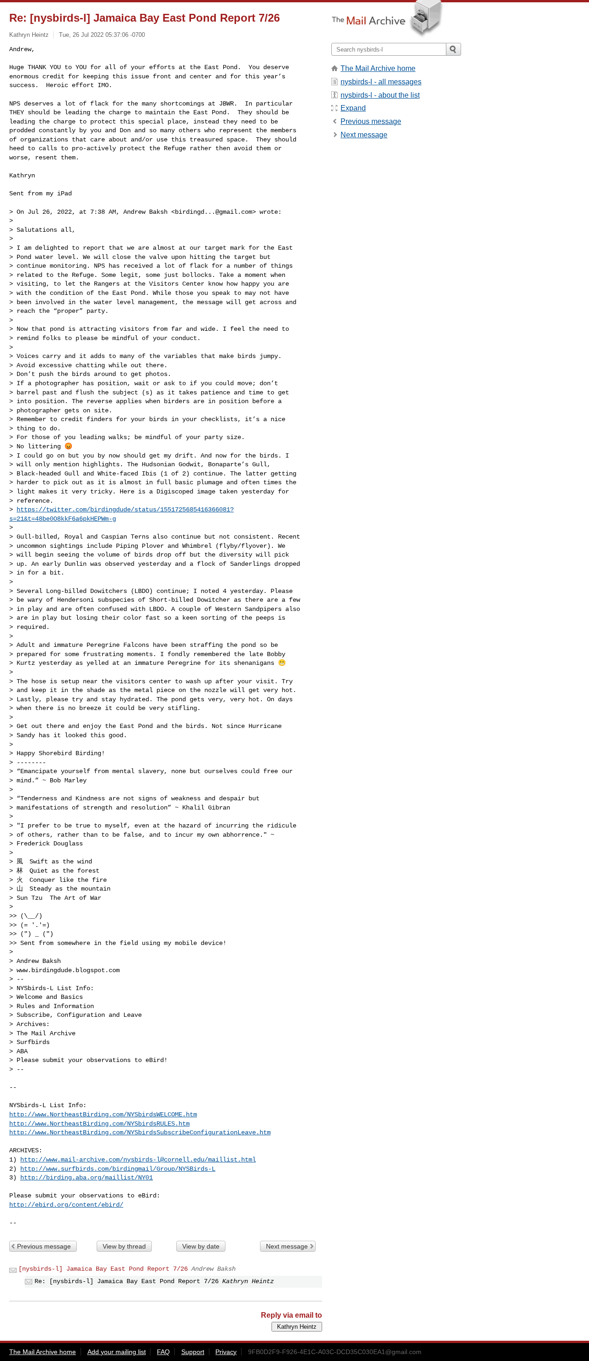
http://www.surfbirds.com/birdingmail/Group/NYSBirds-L (117, 1169)
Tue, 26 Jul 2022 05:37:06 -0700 (102, 34)
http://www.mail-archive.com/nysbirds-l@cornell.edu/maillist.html (138, 1159)
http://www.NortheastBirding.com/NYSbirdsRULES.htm (99, 1123)
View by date (200, 1246)
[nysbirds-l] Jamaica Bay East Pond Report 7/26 (103, 1269)
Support (192, 1351)
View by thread (124, 1246)
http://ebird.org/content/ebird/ (66, 1204)
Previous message (44, 1246)
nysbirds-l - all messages (381, 82)
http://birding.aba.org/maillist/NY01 (86, 1177)
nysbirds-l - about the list (380, 95)
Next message (287, 1246)
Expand (353, 108)
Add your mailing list (116, 1351)
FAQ (163, 1351)
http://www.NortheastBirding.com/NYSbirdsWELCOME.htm (103, 1114)
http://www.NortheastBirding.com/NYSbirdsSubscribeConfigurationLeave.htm (140, 1132)
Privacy (226, 1351)
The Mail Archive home (378, 68)
